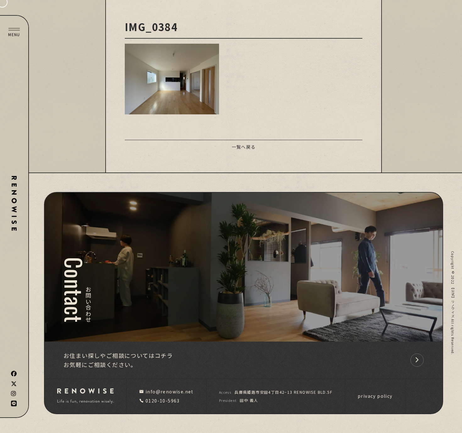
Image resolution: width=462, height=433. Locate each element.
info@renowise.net (170, 391)
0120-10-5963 (163, 400)
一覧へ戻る (244, 147)
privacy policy (375, 396)
